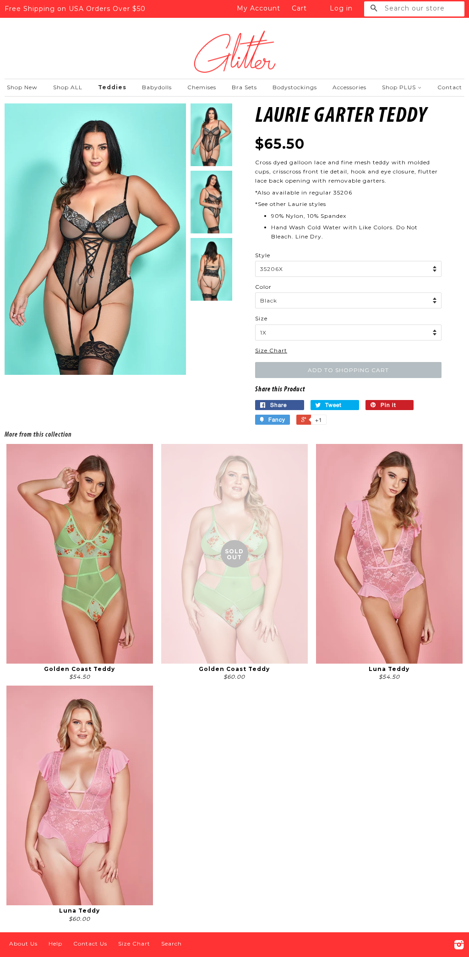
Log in (341, 8)
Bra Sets (244, 87)
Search (171, 943)
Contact (449, 87)
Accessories (349, 87)
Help (55, 943)
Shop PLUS (400, 87)
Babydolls (157, 87)
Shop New (22, 87)
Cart (299, 8)
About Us (23, 943)
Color (263, 286)
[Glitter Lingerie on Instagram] (459, 946)
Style (262, 255)
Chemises (201, 87)
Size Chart (271, 350)
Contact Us (90, 943)
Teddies (112, 87)
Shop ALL (67, 87)
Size (261, 318)
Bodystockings (295, 87)
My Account (258, 8)
